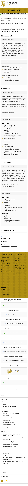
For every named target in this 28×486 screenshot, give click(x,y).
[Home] (9, 5)
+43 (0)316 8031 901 (7, 263)
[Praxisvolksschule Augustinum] (14, 323)
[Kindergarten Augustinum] (14, 314)
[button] (14, 399)
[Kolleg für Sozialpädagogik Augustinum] (14, 351)
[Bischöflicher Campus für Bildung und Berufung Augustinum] (14, 305)
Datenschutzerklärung (6, 271)
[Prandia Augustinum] (14, 389)
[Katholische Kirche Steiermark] (7, 481)
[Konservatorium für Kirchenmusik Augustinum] (14, 373)
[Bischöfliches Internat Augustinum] (14, 333)
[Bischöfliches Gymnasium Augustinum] (14, 342)
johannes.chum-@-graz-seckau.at (9, 246)
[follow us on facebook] (2, 481)
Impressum (3, 269)
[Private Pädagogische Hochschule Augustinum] (14, 382)
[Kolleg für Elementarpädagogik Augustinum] (14, 361)
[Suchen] (1, 472)
